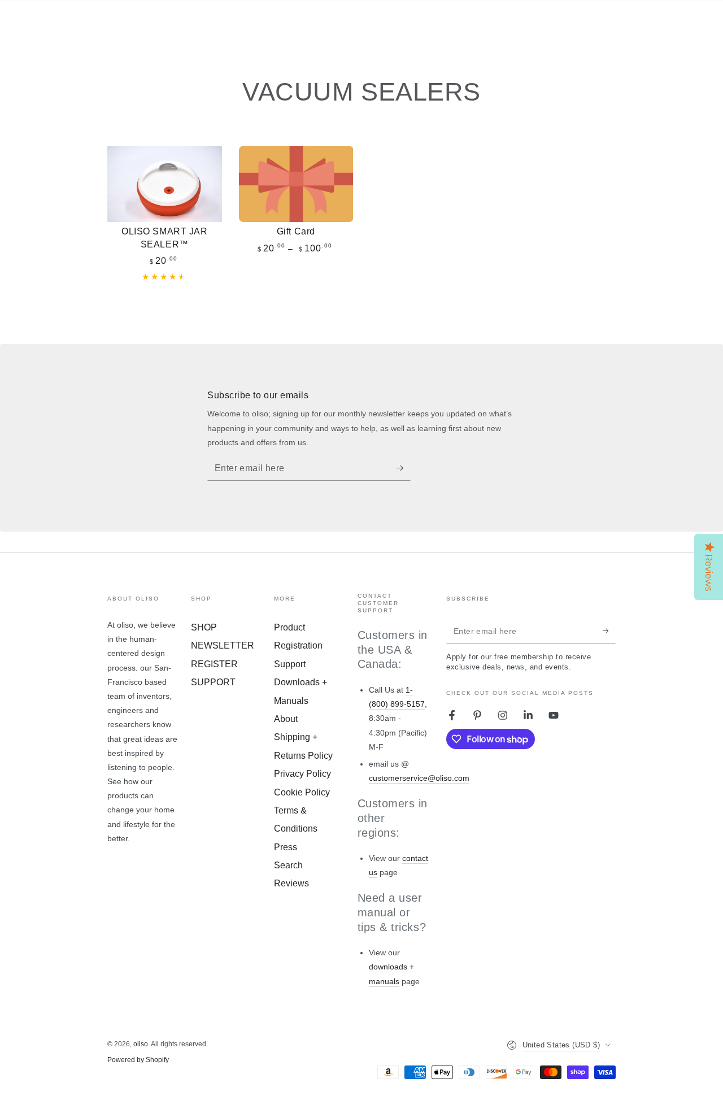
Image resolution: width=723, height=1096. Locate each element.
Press (285, 847)
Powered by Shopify (138, 1060)
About (286, 719)
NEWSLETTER (222, 645)
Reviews (291, 883)
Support (290, 664)
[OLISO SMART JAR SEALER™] (164, 184)
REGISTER (214, 664)
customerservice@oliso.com (419, 777)
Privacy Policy (302, 773)
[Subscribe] (404, 467)
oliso (140, 1044)
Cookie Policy (302, 792)
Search (288, 865)
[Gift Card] (296, 184)
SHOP (204, 627)
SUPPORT (213, 682)
